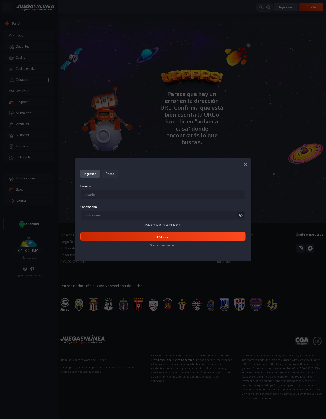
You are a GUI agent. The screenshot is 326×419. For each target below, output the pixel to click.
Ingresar (163, 236)
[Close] (245, 164)
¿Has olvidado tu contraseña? (163, 224)
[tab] (90, 174)
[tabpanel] (163, 212)
